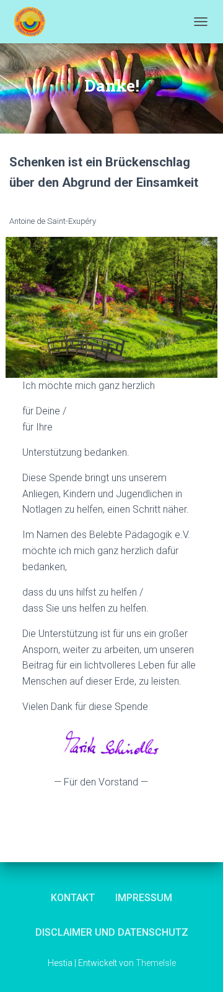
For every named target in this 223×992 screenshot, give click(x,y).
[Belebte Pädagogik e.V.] (34, 21)
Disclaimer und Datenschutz (111, 932)
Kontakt (73, 898)
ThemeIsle (156, 963)
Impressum (143, 898)
